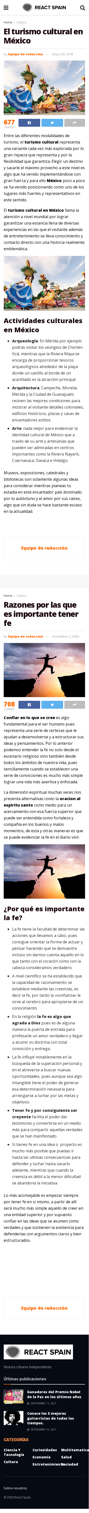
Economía (42, 1457)
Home (8, 22)
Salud (66, 1457)
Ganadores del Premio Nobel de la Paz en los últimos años (54, 1394)
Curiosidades (45, 1450)
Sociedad (69, 1464)
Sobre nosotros (15, 1488)
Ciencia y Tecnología (14, 1452)
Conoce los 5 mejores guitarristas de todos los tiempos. (50, 1418)
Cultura (21, 22)
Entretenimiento (49, 1464)
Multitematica (75, 1450)
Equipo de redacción (25, 54)
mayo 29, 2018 (62, 54)
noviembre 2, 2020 (65, 636)
